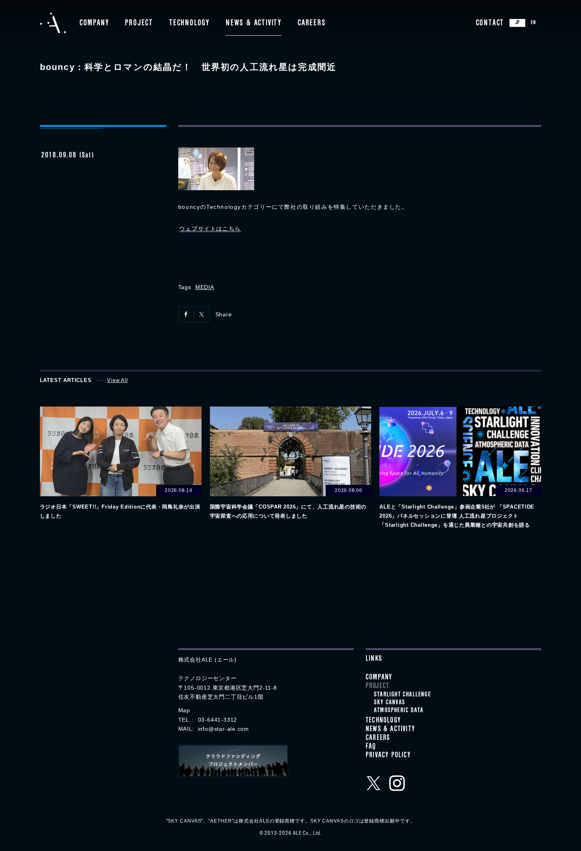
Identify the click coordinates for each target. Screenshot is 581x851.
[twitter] (373, 783)
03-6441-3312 (217, 720)
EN (533, 23)
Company (94, 23)
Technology (189, 23)
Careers (312, 23)
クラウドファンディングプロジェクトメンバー (233, 761)
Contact (490, 23)
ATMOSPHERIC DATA (398, 711)
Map (184, 710)
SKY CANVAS (389, 703)
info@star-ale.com (223, 729)
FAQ (371, 747)
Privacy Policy (388, 756)
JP (517, 23)
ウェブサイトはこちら (210, 228)
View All (117, 380)
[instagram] (397, 783)
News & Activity (253, 23)
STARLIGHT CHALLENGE (402, 695)
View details (121, 464)
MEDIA (204, 287)
